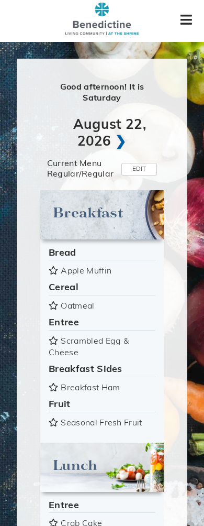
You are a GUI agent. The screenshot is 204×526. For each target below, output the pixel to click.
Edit (139, 169)
